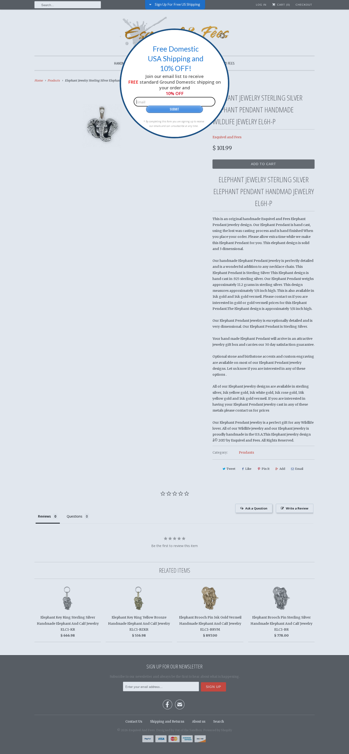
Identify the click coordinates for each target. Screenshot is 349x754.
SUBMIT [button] (174, 109)
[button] (222, 35)
